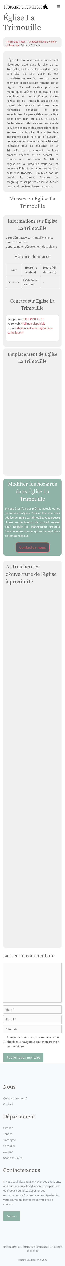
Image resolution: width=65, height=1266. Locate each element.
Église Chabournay (33, 823)
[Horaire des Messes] (25, 6)
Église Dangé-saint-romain (32, 941)
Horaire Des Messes (16, 41)
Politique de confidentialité (36, 1246)
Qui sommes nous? (15, 1098)
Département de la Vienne (42, 41)
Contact (8, 1104)
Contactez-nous (32, 547)
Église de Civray (33, 744)
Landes (7, 1134)
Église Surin (32, 783)
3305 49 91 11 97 (33, 319)
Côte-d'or (9, 1146)
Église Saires (32, 625)
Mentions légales (12, 1246)
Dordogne (9, 1140)
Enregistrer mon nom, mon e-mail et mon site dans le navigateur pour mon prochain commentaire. (33, 1041)
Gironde (8, 1128)
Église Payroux (32, 862)
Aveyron (8, 1152)
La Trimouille (12, 45)
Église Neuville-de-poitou (32, 664)
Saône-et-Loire (12, 1158)
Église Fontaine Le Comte (32, 902)
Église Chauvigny (32, 704)
